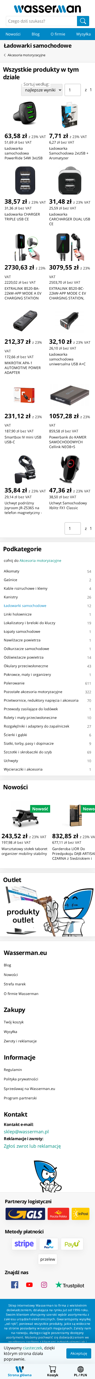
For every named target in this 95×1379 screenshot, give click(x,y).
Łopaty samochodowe (22, 631)
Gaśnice (10, 579)
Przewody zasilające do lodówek (31, 708)
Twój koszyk (14, 1022)
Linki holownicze (18, 614)
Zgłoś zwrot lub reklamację (32, 1146)
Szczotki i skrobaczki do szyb (28, 752)
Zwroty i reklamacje (20, 1041)
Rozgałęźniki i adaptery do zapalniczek (36, 726)
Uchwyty (11, 760)
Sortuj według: (36, 84)
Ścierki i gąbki (15, 734)
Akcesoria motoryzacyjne (26, 55)
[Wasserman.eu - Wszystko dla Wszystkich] (47, 9)
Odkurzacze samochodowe (26, 648)
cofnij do (32, 560)
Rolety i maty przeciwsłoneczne (30, 717)
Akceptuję (78, 1353)
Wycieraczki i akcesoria (23, 769)
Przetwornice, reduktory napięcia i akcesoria (41, 700)
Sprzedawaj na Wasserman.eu (29, 1088)
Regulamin (13, 1069)
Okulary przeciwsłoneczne (26, 665)
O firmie (58, 33)
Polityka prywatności (21, 1079)
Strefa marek (15, 984)
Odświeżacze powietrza (24, 657)
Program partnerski (20, 1098)
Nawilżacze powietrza (22, 640)
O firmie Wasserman (21, 993)
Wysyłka (10, 1031)
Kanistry (11, 597)
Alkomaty (11, 571)
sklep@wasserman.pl (26, 1131)
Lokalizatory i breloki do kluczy (29, 622)
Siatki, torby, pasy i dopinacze (29, 743)
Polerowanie (14, 683)
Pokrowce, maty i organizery (27, 674)
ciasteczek (32, 1348)
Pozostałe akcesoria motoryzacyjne (33, 691)
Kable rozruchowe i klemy (25, 588)
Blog (36, 33)
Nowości (13, 33)
